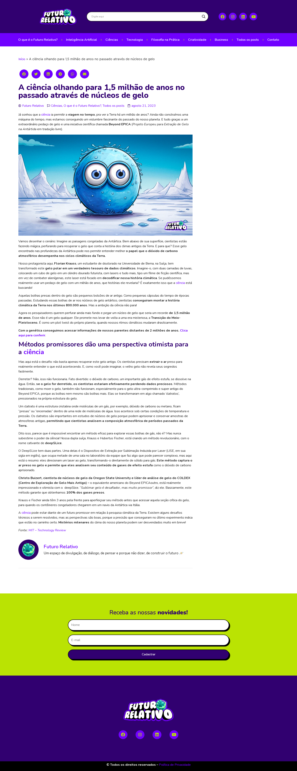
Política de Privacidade (175, 765)
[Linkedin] (243, 16)
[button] (23, 73)
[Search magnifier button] (203, 16)
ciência (45, 114)
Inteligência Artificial (81, 40)
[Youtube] (253, 16)
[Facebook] (222, 16)
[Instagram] (233, 16)
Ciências (111, 40)
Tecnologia (134, 40)
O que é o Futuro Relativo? (38, 40)
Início (21, 59)
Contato (273, 40)
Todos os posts (248, 40)
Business (221, 40)
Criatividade (197, 40)
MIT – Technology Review (47, 530)
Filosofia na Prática (165, 40)
